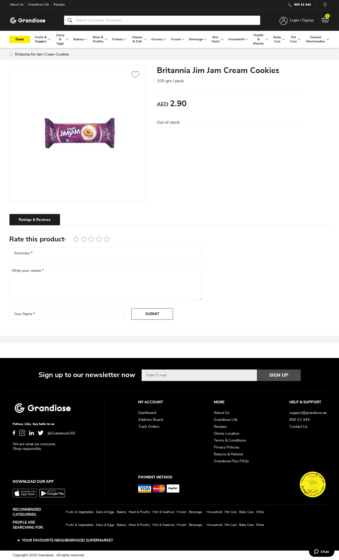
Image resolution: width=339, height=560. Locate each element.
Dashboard (147, 413)
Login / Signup (302, 20)
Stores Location (226, 433)
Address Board (150, 420)
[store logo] (27, 20)
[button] (135, 75)
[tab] (34, 219)
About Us (17, 4)
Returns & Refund (228, 454)
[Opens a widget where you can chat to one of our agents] (321, 552)
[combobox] (162, 20)
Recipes (59, 4)
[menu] (169, 39)
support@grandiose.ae (308, 413)
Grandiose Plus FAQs (231, 461)
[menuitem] (40, 39)
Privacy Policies (226, 447)
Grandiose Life (38, 4)
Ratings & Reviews (35, 220)
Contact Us (298, 426)
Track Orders (148, 426)
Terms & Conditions (230, 440)
